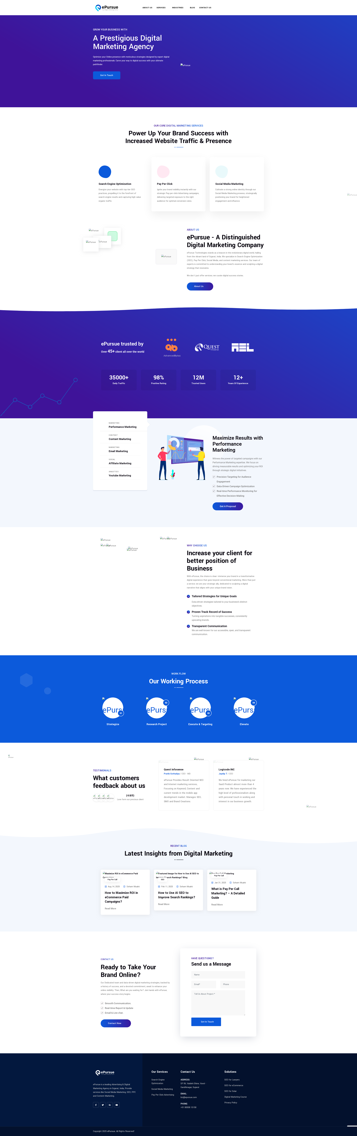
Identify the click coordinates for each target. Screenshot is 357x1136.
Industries (177, 7)
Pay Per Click (165, 184)
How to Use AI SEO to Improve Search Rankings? (176, 895)
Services (161, 7)
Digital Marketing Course (235, 1096)
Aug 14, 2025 (113, 886)
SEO (162, 879)
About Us (147, 7)
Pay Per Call (112, 879)
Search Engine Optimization (115, 184)
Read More (110, 908)
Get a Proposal (228, 506)
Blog (192, 7)
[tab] (120, 425)
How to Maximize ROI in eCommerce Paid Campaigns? (121, 897)
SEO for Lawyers (232, 1079)
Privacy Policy (230, 1102)
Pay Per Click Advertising (162, 1094)
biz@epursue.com (253, 9)
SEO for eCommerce (233, 1085)
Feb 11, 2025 (167, 886)
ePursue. (111, 1131)
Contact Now (114, 1023)
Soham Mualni (133, 886)
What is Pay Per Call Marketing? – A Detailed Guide (228, 893)
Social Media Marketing (229, 184)
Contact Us (205, 7)
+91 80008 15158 (188, 1107)
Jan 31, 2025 (220, 882)
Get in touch (106, 75)
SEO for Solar (230, 1091)
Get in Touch (207, 1021)
